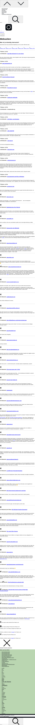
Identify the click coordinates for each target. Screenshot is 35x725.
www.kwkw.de (11, 603)
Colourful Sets (4, 658)
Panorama (3, 698)
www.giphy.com (10, 257)
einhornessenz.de (11, 160)
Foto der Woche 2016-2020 (7, 654)
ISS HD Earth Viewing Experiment (19, 509)
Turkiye (3, 705)
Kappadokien (3, 692)
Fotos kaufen (4, 11)
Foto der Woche (5, 8)
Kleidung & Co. (4, 660)
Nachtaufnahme (4, 697)
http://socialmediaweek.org (13, 349)
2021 (2, 669)
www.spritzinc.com (3, 558)
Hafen (3, 683)
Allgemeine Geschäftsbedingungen (8, 664)
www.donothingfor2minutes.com (14, 400)
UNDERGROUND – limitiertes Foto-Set (9, 659)
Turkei (3, 703)
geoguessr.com (10, 186)
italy (2, 690)
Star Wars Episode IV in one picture (15, 53)
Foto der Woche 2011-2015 (7, 655)
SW (2, 701)
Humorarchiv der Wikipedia (13, 228)
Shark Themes (6, 716)
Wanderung (3, 713)
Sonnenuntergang (4, 699)
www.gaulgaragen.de (7, 63)
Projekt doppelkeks (5, 661)
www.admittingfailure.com (14, 571)
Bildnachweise (4, 665)
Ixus (2, 691)
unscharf (3, 706)
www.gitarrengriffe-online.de (13, 308)
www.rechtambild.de (11, 614)
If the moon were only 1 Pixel (13, 369)
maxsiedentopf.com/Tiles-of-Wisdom (15, 176)
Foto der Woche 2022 (6, 652)
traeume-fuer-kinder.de (12, 379)
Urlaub (3, 707)
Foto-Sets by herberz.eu (6, 656)
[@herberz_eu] (8, 30)
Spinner (3, 700)
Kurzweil (3, 662)
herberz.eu (2, 32)
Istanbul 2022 (4, 688)
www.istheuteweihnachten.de (15, 600)
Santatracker (9, 390)
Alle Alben (3, 10)
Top (2, 702)
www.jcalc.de (10, 424)
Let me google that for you (13, 281)
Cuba (2, 677)
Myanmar (4, 696)
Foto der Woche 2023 (6, 651)
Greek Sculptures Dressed (8, 76)
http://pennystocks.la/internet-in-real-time (16, 490)
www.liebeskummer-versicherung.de (15, 564)
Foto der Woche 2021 (6, 653)
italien (3, 689)
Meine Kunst (4, 12)
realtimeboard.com (11, 296)
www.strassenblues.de (12, 243)
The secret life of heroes (12, 531)
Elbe (3, 680)
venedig (3, 711)
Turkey (3, 704)
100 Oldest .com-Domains (13, 119)
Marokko (3, 694)
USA (2, 708)
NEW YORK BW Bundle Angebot (8, 657)
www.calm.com (10, 196)
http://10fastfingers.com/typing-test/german (17, 320)
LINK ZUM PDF (10, 130)
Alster (3, 670)
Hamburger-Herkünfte (12, 97)
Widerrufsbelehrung (5, 666)
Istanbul (3, 687)
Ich (2, 686)
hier (14, 440)
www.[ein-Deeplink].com (12, 541)
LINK (3, 237)
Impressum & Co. (5, 663)
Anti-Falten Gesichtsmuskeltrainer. (16, 417)
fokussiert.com (10, 149)
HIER (32, 91)
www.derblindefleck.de (12, 519)
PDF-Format (27, 618)
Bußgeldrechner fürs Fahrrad (13, 207)
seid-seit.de (10, 140)
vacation (3, 709)
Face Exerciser (2, 417)
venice (2, 712)
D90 (3, 679)
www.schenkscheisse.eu (12, 360)
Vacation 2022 (4, 710)
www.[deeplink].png (11, 330)
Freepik (12, 632)
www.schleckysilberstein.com (13, 480)
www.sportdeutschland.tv (12, 459)
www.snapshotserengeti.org (14, 266)
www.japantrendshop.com (13, 411)
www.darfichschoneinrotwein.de (14, 500)
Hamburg (4, 685)
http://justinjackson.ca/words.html (16, 582)
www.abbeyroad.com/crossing (13, 434)
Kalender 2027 (4, 9)
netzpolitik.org (10, 218)
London (3, 693)
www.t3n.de (9, 448)
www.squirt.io (10, 552)
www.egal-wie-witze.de (12, 340)
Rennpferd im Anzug (12, 87)
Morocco (3, 695)
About (3, 13)
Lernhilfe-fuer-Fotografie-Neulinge (14, 470)
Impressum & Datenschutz (6, 14)
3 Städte (3, 668)
